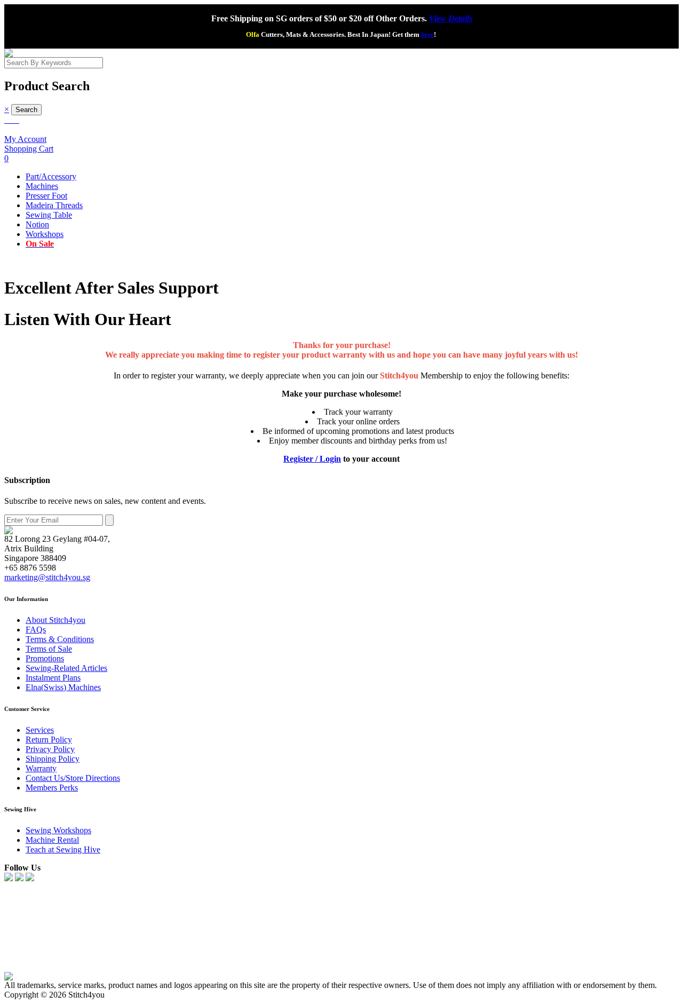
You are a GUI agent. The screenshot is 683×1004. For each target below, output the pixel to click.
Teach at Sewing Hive (63, 849)
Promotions (45, 658)
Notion (37, 224)
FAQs (36, 629)
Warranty (41, 768)
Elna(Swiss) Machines (63, 687)
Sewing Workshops (58, 830)
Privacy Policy (50, 749)
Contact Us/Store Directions (73, 777)
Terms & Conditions (60, 639)
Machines (42, 186)
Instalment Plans (53, 677)
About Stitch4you (55, 619)
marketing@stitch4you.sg (47, 577)
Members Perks (52, 787)
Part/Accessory (51, 176)
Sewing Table (49, 214)
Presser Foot (46, 195)
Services (40, 729)
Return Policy (49, 739)
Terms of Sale (49, 648)
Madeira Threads (54, 205)
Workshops (44, 234)
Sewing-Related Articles (66, 668)
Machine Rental (52, 839)
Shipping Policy (53, 758)
